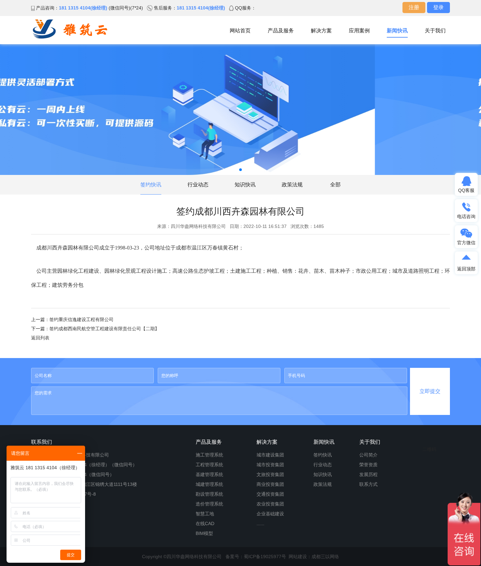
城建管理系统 (209, 484)
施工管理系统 (209, 454)
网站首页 (240, 30)
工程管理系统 (209, 464)
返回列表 (40, 337)
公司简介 (368, 454)
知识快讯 (245, 184)
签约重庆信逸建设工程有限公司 (81, 319)
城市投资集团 (270, 464)
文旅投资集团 (270, 474)
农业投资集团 (270, 503)
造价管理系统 (209, 503)
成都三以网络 (325, 556)
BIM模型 (204, 533)
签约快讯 (150, 184)
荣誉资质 (368, 464)
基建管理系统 (209, 474)
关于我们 (435, 30)
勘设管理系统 (209, 494)
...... (260, 523)
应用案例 (359, 30)
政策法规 (292, 184)
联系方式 (368, 484)
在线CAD (205, 523)
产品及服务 (281, 30)
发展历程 (368, 474)
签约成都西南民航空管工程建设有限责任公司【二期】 (104, 328)
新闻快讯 (397, 30)
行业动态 (197, 184)
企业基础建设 (270, 513)
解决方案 (321, 30)
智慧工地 (205, 513)
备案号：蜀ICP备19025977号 (255, 556)
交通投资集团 (270, 494)
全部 (335, 184)
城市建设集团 (270, 454)
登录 (438, 7)
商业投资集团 (270, 484)
